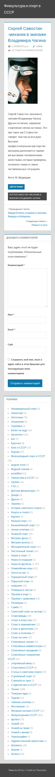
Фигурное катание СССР (25, 710)
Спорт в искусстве (21, 620)
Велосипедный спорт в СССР (28, 456)
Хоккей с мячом (20, 732)
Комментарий (16, 265)
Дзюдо (15, 495)
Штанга (15, 753)
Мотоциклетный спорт (23, 546)
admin (39, 46)
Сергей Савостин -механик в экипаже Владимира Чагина (25, 196)
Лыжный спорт (19, 533)
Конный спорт (19, 520)
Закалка (15, 503)
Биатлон (16, 443)
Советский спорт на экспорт (27, 611)
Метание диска (19, 538)
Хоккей (15, 723)
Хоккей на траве (20, 728)
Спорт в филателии (22, 628)
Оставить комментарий (27, 50)
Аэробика (16, 425)
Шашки (15, 749)
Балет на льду (19, 430)
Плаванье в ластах (22, 589)
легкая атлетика (20, 529)
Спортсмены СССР (22, 667)
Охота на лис (18, 572)
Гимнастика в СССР (22, 477)
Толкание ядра (19, 693)
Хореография (19, 736)
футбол (15, 719)
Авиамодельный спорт (24, 408)
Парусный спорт (20, 581)
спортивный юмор (21, 663)
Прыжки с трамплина (23, 598)
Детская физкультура (23, 490)
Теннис (15, 689)
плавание (16, 585)
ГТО (13, 486)
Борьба (15, 451)
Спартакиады (19, 615)
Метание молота (20, 542)
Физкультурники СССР (24, 715)
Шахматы (16, 745)
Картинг (15, 516)
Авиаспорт (17, 413)
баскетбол (17, 434)
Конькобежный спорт (23, 525)
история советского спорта (26, 507)
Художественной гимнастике (27, 740)
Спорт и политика (21, 633)
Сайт (10, 344)
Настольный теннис (22, 551)
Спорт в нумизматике (23, 624)
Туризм (15, 697)
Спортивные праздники (24, 650)
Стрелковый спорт (21, 676)
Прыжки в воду (19, 594)
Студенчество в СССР (24, 684)
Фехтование (18, 706)
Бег (13, 438)
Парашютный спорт (22, 577)
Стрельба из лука (21, 680)
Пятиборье (17, 602)
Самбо (15, 607)
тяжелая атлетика (21, 702)
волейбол (16, 473)
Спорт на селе (19, 637)
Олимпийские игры (22, 568)
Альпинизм (17, 421)
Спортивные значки (22, 641)
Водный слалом (20, 469)
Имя (11, 314)
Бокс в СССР (18, 447)
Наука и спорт (19, 555)
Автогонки (16, 186)
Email (11, 329)
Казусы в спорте (20, 512)
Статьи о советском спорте (26, 671)
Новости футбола (21, 564)
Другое (15, 499)
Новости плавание (21, 559)
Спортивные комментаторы (27, 646)
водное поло (18, 464)
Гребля (15, 482)
